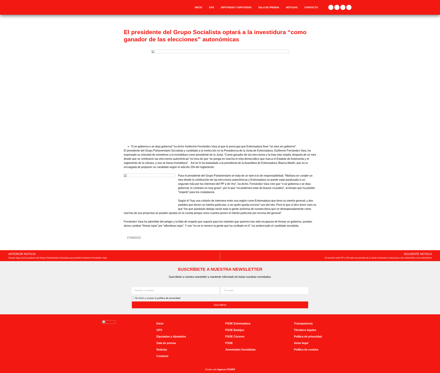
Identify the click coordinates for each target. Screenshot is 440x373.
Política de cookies (306, 349)
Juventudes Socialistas (240, 349)
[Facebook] (330, 7)
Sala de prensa (268, 7)
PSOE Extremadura (237, 323)
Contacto (311, 7)
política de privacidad (168, 297)
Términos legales (305, 330)
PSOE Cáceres (234, 336)
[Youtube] (348, 7)
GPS (211, 7)
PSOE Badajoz (234, 330)
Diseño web (220, 369)
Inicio (198, 7)
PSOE (229, 343)
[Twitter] (336, 7)
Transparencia (303, 323)
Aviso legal (301, 343)
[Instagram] (342, 7)
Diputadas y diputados (236, 7)
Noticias (292, 7)
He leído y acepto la (157, 297)
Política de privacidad (308, 336)
